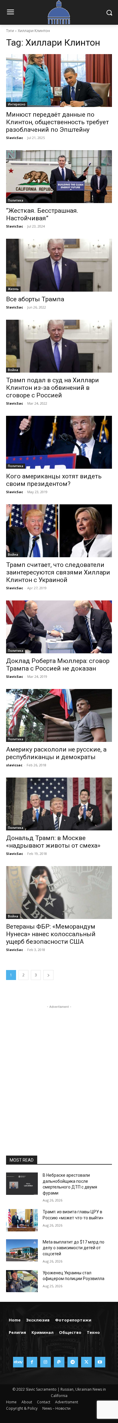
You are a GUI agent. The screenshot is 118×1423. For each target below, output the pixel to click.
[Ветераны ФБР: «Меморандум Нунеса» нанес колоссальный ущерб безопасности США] (59, 892)
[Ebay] (18, 1362)
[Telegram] (72, 1362)
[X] (86, 1362)
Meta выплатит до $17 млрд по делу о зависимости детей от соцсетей (73, 1248)
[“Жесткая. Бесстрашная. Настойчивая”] (59, 176)
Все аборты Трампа (35, 299)
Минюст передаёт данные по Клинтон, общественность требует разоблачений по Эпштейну (57, 122)
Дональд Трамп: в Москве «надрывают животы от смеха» (53, 841)
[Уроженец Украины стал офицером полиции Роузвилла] (22, 1281)
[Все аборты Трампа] (59, 265)
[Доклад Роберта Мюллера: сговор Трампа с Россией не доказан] (59, 626)
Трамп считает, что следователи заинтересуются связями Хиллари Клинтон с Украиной (58, 572)
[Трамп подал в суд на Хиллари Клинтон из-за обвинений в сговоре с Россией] (59, 346)
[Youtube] (100, 1362)
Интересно (16, 104)
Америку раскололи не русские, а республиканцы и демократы (56, 753)
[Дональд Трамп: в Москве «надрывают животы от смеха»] (59, 804)
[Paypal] (59, 1362)
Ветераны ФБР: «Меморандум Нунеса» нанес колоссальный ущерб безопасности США (51, 934)
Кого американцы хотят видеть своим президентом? (54, 480)
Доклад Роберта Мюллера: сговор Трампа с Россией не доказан (58, 664)
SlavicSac (14, 137)
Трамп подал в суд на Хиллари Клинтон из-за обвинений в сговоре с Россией (52, 388)
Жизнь (13, 289)
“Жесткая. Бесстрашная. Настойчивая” (42, 214)
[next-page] (48, 975)
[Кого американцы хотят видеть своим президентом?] (59, 442)
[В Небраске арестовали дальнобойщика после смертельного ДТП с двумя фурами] (22, 1183)
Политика (15, 200)
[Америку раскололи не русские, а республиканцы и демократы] (59, 715)
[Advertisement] (59, 1069)
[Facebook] (32, 1362)
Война (13, 370)
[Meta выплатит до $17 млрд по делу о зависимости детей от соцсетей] (22, 1250)
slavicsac (14, 765)
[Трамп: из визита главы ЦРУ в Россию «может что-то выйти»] (22, 1220)
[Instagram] (45, 1362)
